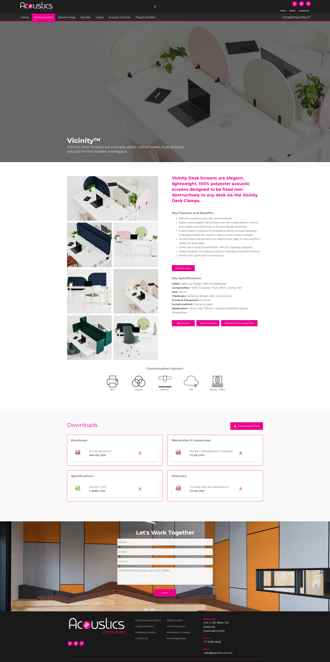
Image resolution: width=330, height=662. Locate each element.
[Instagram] (301, 3)
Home (283, 10)
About (292, 10)
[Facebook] (294, 3)
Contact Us (304, 10)
